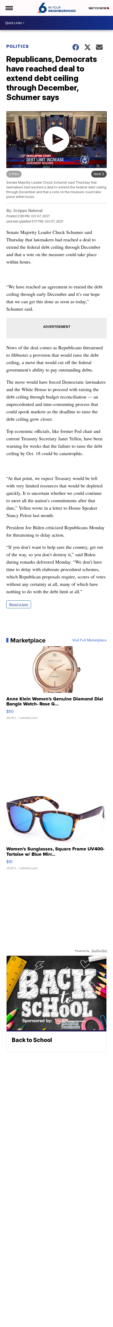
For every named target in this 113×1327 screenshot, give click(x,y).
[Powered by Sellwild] (99, 951)
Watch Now (98, 8)
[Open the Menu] (9, 8)
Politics (17, 46)
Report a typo (18, 604)
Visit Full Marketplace (89, 640)
